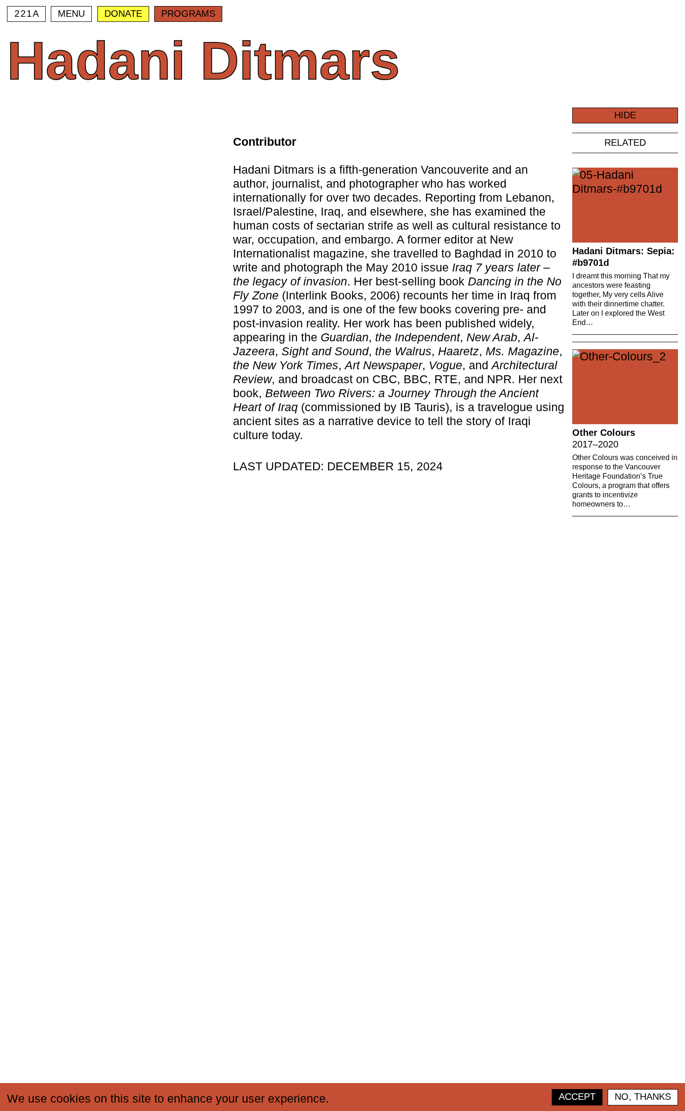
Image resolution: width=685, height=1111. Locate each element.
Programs (188, 13)
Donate (123, 13)
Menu (71, 13)
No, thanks (643, 1096)
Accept (577, 1096)
